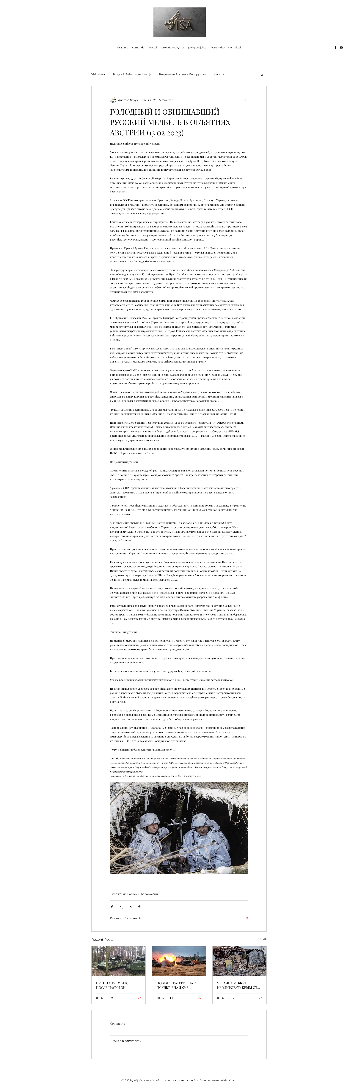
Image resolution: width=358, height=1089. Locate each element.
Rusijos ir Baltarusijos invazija (132, 74)
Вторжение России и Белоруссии (182, 74)
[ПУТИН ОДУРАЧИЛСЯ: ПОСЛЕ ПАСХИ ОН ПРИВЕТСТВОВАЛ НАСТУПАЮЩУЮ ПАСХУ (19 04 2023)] (118, 961)
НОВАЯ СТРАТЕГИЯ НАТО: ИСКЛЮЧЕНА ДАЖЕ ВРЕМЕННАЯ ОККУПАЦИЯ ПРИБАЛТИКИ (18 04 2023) (178, 985)
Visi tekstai (98, 74)
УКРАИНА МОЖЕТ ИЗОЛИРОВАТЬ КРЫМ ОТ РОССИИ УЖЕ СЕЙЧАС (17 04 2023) (237, 985)
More (217, 74)
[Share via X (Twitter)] (121, 906)
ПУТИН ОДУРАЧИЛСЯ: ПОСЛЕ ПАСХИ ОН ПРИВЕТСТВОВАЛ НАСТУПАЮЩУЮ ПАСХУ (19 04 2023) (118, 985)
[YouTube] (341, 47)
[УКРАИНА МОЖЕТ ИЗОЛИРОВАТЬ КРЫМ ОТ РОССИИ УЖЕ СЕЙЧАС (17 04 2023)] (239, 961)
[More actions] (246, 100)
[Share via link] (139, 906)
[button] (262, 74)
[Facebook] (335, 47)
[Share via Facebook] (112, 906)
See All (262, 939)
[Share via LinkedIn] (130, 906)
